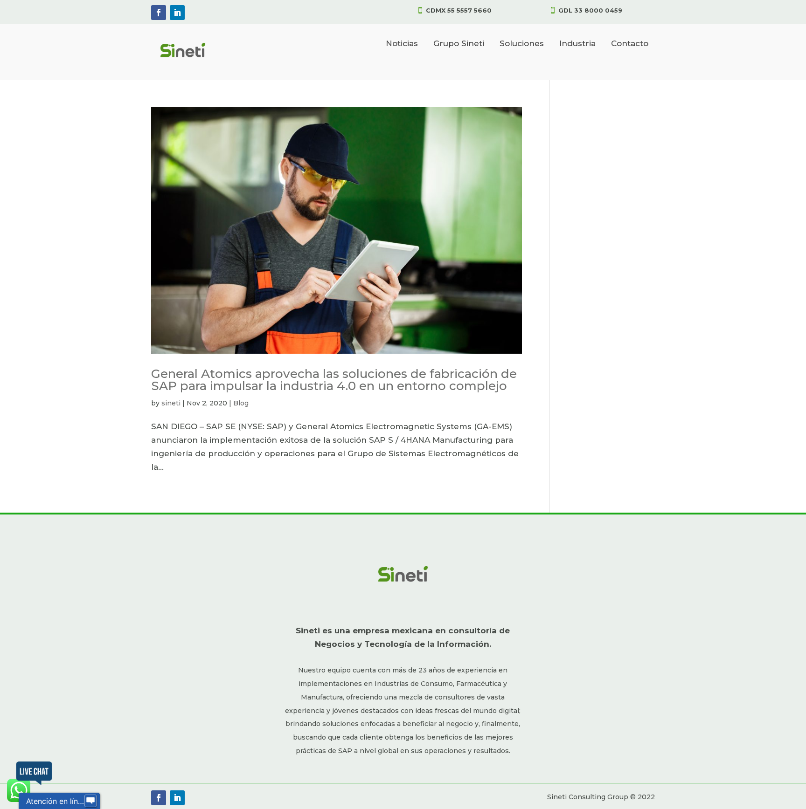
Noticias (402, 43)
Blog (241, 403)
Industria (577, 43)
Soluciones (522, 43)
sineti (171, 403)
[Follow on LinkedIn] (177, 12)
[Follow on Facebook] (158, 12)
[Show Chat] (90, 801)
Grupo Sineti (458, 43)
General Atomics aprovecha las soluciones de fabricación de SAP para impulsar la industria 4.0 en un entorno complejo (334, 379)
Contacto (629, 43)
